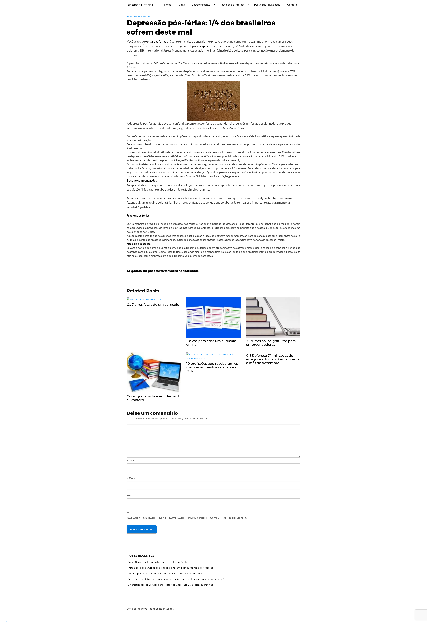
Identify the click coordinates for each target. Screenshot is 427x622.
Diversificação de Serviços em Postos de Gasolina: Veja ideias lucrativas (170, 584)
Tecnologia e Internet (232, 4)
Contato (292, 4)
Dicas (181, 4)
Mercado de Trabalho (141, 16)
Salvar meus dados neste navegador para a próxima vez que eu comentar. (188, 517)
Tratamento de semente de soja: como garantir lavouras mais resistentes (170, 567)
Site (129, 495)
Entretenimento (201, 4)
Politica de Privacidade (267, 4)
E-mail (132, 478)
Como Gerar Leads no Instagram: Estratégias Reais (157, 562)
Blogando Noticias (140, 4)
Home (167, 4)
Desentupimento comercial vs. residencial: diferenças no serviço (165, 573)
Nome (131, 460)
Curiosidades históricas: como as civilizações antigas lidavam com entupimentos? (175, 579)
